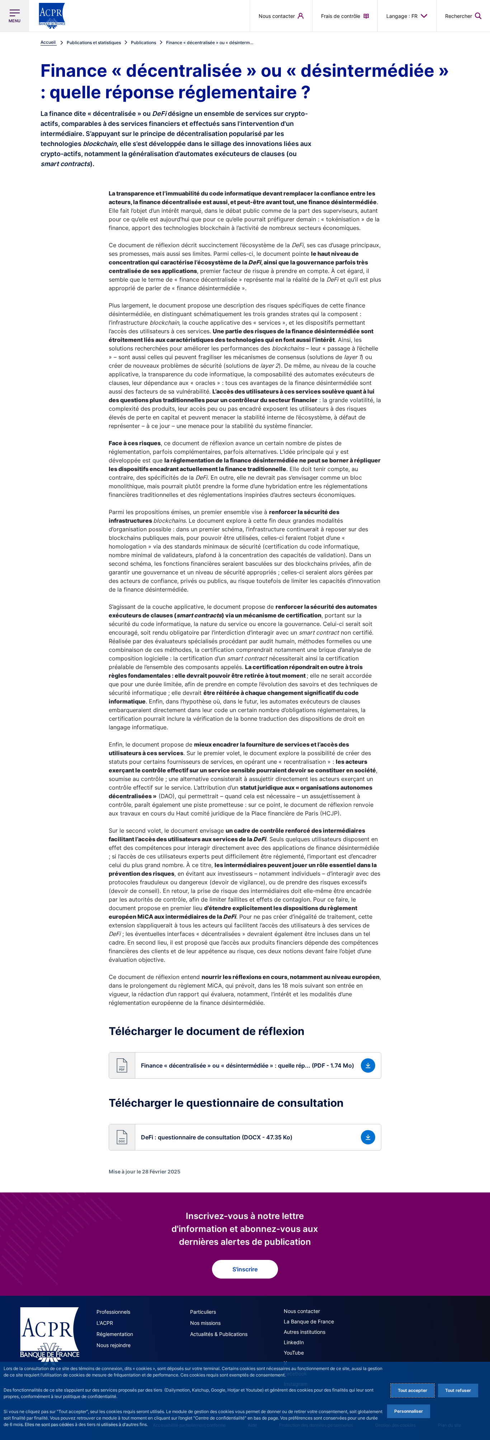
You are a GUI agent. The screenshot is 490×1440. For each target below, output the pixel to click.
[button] (463, 16)
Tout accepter (412, 1390)
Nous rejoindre (113, 1345)
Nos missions (205, 1323)
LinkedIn (294, 1342)
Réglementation (114, 1334)
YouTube (294, 1353)
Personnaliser (408, 1411)
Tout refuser (458, 1390)
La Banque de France (309, 1321)
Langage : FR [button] (402, 16)
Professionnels (113, 1312)
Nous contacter (302, 1311)
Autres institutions (304, 1332)
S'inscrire (245, 1269)
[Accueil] (49, 1336)
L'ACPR (104, 1323)
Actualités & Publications (219, 1334)
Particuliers (203, 1312)
